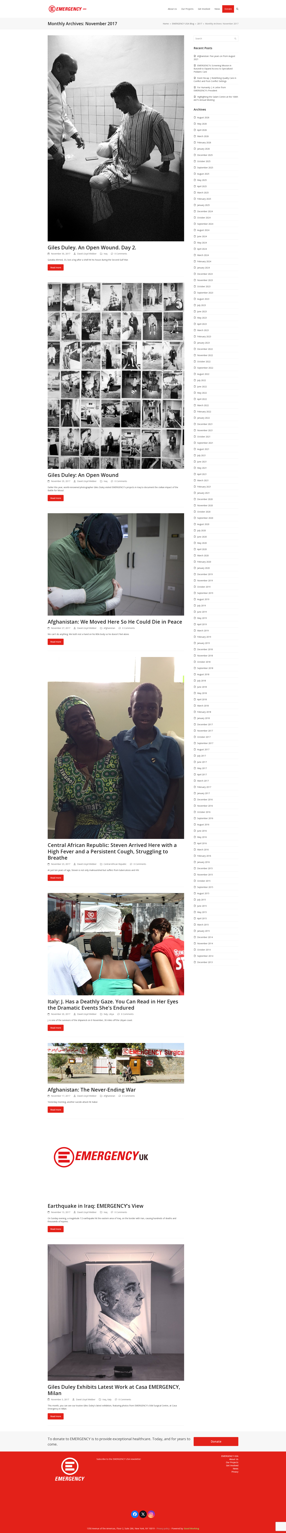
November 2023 (205, 280)
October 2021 (203, 436)
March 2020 (203, 555)
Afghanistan (109, 628)
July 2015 (201, 899)
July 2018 (201, 680)
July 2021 (201, 455)
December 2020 (205, 499)
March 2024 (203, 255)
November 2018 (205, 655)
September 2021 (205, 442)
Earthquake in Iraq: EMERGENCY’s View (95, 1205)
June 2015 (202, 905)
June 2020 (202, 536)
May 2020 (202, 543)
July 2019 (201, 605)
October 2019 (203, 586)
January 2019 (203, 643)
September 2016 (205, 818)
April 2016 (202, 843)
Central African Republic (115, 864)
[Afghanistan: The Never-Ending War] (116, 1062)
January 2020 (203, 568)
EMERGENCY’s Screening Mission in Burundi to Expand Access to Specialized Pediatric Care (213, 68)
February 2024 (204, 261)
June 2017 (202, 762)
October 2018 (203, 661)
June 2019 (202, 611)
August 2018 (203, 674)
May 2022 (202, 392)
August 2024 (203, 230)
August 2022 (203, 374)
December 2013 (205, 962)
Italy (106, 1014)
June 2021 (202, 461)
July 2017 (201, 755)
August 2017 (203, 749)
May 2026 (202, 123)
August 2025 (203, 173)
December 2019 (205, 574)
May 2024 (202, 242)
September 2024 (205, 223)
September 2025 (205, 167)
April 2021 (202, 474)
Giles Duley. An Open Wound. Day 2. (92, 247)
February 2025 (204, 198)
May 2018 (202, 693)
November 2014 (205, 943)
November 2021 (205, 430)
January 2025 (203, 205)
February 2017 (204, 787)
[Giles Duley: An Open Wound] (116, 375)
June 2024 (202, 236)
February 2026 (204, 142)
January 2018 (203, 718)
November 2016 (205, 805)
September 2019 (205, 593)
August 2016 (203, 824)
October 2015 (203, 880)
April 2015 (202, 918)
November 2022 (205, 355)
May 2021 (202, 467)
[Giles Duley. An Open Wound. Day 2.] (116, 138)
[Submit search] (235, 38)
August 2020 (203, 524)
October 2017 (203, 737)
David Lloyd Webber (87, 253)
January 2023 (203, 342)
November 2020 (205, 505)
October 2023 (203, 286)
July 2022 (201, 380)
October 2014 (203, 949)
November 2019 (205, 580)
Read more (55, 267)
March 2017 (203, 780)
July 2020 (201, 530)
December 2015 (205, 868)
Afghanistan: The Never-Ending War (92, 1089)
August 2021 (203, 449)
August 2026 (203, 117)
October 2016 (203, 812)
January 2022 (203, 417)
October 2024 (203, 217)
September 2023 (205, 292)
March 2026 (203, 136)
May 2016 (202, 837)
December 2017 (205, 724)
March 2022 (203, 405)
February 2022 (204, 411)
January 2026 (203, 148)
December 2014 (205, 937)
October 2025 (203, 161)
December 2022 (205, 349)
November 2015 (205, 874)
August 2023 (203, 299)
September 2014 (205, 956)
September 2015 (205, 887)
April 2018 (202, 699)
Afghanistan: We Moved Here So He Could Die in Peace (115, 621)
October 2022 (203, 361)
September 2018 (205, 668)
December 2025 (205, 155)
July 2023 (201, 305)
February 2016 (204, 855)
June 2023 (202, 311)
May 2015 (202, 912)
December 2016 (205, 799)
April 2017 (202, 774)
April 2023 (202, 324)
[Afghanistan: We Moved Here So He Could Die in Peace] (116, 564)
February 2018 (204, 711)
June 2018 (202, 686)
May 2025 (202, 180)
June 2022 (202, 386)
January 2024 (203, 267)
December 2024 (205, 211)
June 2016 (202, 830)
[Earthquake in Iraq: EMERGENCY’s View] (101, 1162)
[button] (237, 9)
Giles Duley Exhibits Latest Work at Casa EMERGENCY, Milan (114, 1390)
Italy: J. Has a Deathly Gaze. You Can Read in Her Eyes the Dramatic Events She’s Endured (113, 1004)
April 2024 (202, 248)
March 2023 (203, 330)
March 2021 (203, 480)
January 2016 (203, 862)
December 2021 (205, 424)
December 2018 (205, 649)
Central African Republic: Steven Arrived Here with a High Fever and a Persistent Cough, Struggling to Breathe (112, 851)
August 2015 (203, 893)
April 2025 (202, 186)
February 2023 (204, 336)
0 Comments (121, 253)
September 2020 (205, 518)
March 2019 (203, 630)
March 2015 (203, 924)
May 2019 (202, 618)
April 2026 (202, 130)
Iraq (105, 253)
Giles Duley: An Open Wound (83, 475)
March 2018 (203, 705)
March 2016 (203, 849)
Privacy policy (163, 1528)
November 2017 (205, 730)
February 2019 (204, 636)
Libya (111, 1014)
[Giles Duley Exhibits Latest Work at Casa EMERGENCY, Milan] (116, 1312)
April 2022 (202, 399)
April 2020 (202, 549)
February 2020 (204, 561)
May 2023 (202, 317)
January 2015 (203, 930)
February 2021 (204, 486)
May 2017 (202, 768)
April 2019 (202, 624)
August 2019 (203, 599)
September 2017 (205, 743)
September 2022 (205, 367)
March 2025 (203, 192)
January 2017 (203, 793)
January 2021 (203, 492)
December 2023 (205, 273)
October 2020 (203, 511)
